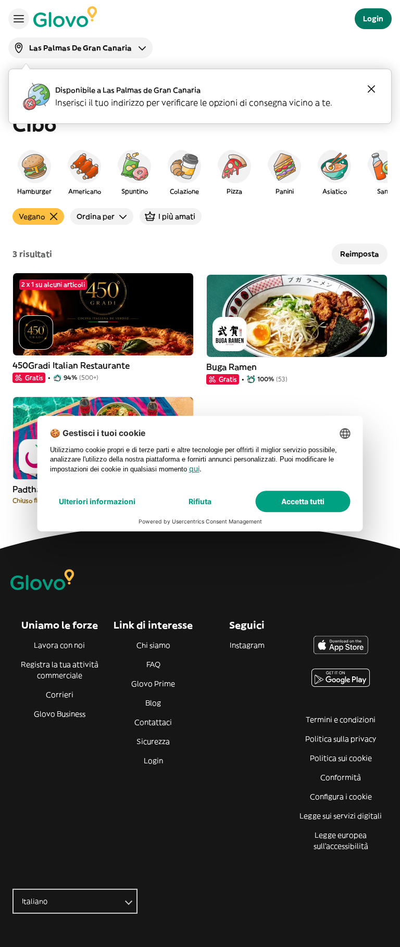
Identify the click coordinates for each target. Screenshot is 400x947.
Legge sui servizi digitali (340, 816)
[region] (200, 172)
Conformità (340, 777)
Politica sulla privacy (340, 739)
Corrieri (59, 694)
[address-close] (371, 89)
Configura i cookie (341, 796)
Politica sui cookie (341, 758)
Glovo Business (59, 714)
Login (153, 760)
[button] (34, 172)
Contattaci (153, 722)
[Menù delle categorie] (18, 18)
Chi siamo (153, 645)
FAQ (153, 664)
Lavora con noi (59, 645)
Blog (153, 703)
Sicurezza (153, 741)
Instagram (247, 645)
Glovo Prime (153, 683)
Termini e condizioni (341, 719)
